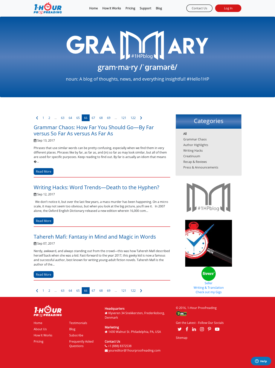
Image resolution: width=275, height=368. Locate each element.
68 (101, 118)
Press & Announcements (200, 167)
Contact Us (199, 8)
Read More (43, 171)
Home (93, 8)
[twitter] (180, 329)
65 (78, 118)
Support (145, 8)
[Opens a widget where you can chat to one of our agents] (261, 361)
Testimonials (78, 323)
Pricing (130, 8)
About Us (40, 329)
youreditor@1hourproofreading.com (135, 350)
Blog (159, 8)
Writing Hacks (193, 150)
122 (133, 118)
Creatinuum (191, 156)
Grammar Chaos (195, 139)
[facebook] (187, 329)
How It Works (111, 8)
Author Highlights (195, 145)
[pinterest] (209, 329)
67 (93, 118)
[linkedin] (194, 329)
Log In (228, 8)
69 (108, 118)
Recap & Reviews (195, 162)
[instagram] (202, 329)
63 (62, 118)
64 (70, 118)
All (185, 134)
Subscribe (76, 335)
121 (123, 118)
